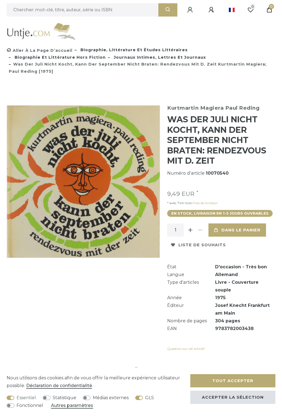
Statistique (64, 397)
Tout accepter (232, 380)
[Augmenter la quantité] (190, 230)
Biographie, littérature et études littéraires (133, 49)
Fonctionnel (30, 405)
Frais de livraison (205, 203)
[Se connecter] (191, 10)
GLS (149, 397)
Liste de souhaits (202, 244)
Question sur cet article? (186, 349)
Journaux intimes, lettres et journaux (159, 57)
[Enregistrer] (212, 10)
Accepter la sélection (233, 397)
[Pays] (231, 10)
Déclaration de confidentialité (59, 385)
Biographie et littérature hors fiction (59, 57)
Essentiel (26, 397)
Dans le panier (241, 230)
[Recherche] (167, 10)
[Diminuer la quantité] (200, 230)
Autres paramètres (72, 405)
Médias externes (111, 397)
